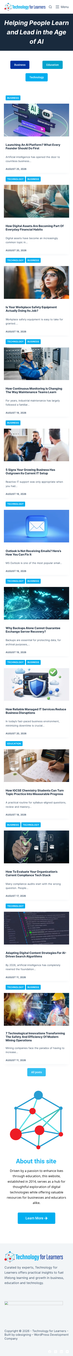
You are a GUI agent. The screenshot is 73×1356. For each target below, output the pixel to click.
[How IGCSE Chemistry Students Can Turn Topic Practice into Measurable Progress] (36, 765)
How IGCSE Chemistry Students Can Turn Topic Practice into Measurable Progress (35, 792)
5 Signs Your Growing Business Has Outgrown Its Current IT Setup (30, 471)
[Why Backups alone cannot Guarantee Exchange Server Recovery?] (36, 603)
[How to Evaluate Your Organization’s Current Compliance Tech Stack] (36, 847)
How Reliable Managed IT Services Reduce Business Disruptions (36, 711)
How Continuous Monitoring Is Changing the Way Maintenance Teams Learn (34, 390)
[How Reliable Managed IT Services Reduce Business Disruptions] (36, 684)
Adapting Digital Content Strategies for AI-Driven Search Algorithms (36, 954)
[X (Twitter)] (55, 1351)
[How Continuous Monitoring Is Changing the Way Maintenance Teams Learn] (36, 363)
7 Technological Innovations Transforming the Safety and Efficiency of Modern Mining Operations (35, 1037)
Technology (15, 179)
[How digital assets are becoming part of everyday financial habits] (36, 201)
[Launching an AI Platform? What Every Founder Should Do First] (36, 120)
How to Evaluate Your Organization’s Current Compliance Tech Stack (31, 873)
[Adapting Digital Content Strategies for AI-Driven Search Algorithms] (36, 928)
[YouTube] (67, 1351)
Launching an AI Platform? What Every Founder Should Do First (33, 146)
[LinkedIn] (61, 1351)
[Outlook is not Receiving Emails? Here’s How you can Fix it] (36, 526)
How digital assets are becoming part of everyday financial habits (35, 227)
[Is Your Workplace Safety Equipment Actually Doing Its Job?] (36, 282)
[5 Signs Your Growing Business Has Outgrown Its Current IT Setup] (36, 445)
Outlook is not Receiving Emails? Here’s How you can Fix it (33, 552)
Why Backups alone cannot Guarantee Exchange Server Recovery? (33, 629)
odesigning (23, 1334)
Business (13, 97)
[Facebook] (49, 1351)
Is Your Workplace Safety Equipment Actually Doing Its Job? (31, 309)
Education (14, 743)
